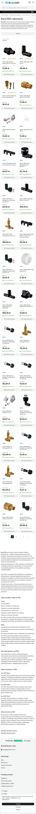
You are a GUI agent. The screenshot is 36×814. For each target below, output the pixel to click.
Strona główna (4, 15)
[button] (12, 58)
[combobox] (18, 8)
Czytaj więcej (5, 799)
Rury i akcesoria (26, 15)
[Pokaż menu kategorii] (2, 2)
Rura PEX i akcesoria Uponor (9, 730)
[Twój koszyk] (29, 2)
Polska (5, 791)
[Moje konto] (33, 2)
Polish (5, 794)
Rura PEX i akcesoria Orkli (8, 733)
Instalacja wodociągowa (15, 15)
